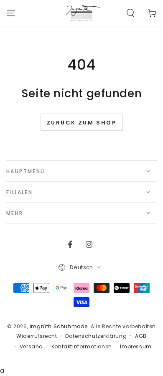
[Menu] (11, 13)
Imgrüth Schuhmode (59, 326)
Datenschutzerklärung (96, 336)
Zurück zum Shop (82, 123)
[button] (130, 13)
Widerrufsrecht (36, 336)
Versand (31, 346)
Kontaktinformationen (81, 346)
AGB (141, 336)
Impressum (135, 346)
